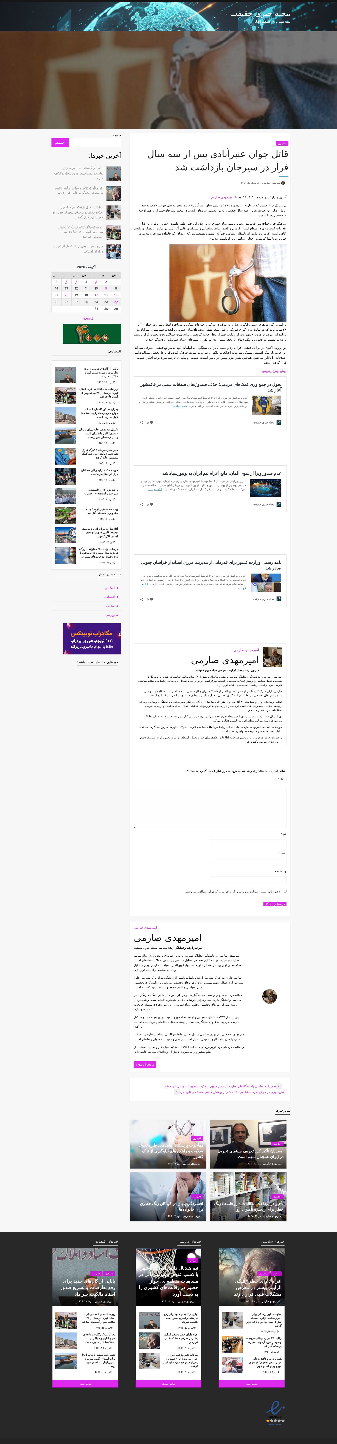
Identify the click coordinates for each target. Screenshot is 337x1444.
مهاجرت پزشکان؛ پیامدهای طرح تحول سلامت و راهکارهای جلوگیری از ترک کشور (171, 1151)
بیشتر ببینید (252, 1383)
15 (116, 295)
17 (96, 295)
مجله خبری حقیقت (260, 13)
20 (66, 295)
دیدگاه (282, 779)
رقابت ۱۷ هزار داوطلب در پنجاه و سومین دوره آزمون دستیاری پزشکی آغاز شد (264, 1341)
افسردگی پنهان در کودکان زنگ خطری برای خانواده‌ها (171, 1206)
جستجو (117, 135)
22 (116, 302)
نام (283, 833)
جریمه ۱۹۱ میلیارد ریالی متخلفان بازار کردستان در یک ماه (99, 472)
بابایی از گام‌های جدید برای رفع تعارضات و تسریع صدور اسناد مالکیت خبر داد (78, 173)
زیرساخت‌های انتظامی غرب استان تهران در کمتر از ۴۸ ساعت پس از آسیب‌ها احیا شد (81, 231)
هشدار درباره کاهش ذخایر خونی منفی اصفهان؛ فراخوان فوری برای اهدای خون (265, 1362)
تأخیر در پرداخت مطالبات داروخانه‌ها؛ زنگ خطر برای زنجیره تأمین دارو (249, 1206)
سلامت (110, 606)
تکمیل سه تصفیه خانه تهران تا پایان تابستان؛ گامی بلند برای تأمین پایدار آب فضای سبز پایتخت (98, 433)
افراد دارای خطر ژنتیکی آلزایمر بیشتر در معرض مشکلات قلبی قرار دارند (258, 1287)
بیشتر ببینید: (168, 1383)
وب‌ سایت (280, 871)
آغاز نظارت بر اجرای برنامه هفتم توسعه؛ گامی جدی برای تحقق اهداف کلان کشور (100, 532)
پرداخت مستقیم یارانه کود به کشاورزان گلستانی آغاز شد (102, 511)
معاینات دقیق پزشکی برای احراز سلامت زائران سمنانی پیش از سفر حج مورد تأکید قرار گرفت (78, 212)
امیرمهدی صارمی (271, 182)
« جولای (88, 318)
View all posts (145, 1064)
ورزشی (110, 615)
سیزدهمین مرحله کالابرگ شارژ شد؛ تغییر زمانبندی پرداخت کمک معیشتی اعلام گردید (100, 453)
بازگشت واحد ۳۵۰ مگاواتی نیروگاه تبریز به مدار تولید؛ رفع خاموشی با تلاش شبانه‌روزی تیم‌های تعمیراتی (98, 552)
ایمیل (282, 852)
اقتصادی (109, 596)
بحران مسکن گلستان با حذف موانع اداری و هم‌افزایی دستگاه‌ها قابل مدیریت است (99, 412)
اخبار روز (282, 143)
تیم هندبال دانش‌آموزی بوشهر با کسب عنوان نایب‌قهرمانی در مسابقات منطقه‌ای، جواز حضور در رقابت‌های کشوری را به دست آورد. (168, 1281)
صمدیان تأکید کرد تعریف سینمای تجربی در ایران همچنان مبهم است (250, 1153)
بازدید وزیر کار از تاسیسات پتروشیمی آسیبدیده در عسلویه (101, 491)
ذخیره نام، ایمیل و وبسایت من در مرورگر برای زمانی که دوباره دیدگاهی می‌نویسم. (232, 891)
